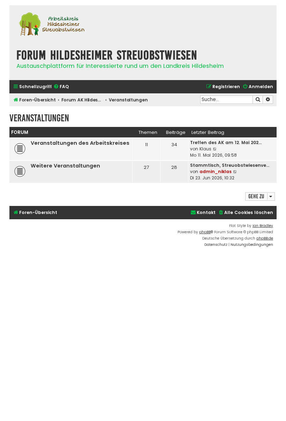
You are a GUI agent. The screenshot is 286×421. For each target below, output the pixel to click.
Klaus (205, 149)
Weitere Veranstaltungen (65, 165)
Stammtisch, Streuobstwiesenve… (229, 165)
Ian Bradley (263, 225)
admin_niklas (216, 171)
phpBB (205, 232)
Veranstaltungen (39, 118)
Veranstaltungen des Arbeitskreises (80, 143)
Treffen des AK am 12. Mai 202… (226, 142)
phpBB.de (264, 238)
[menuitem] (61, 87)
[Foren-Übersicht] (51, 25)
